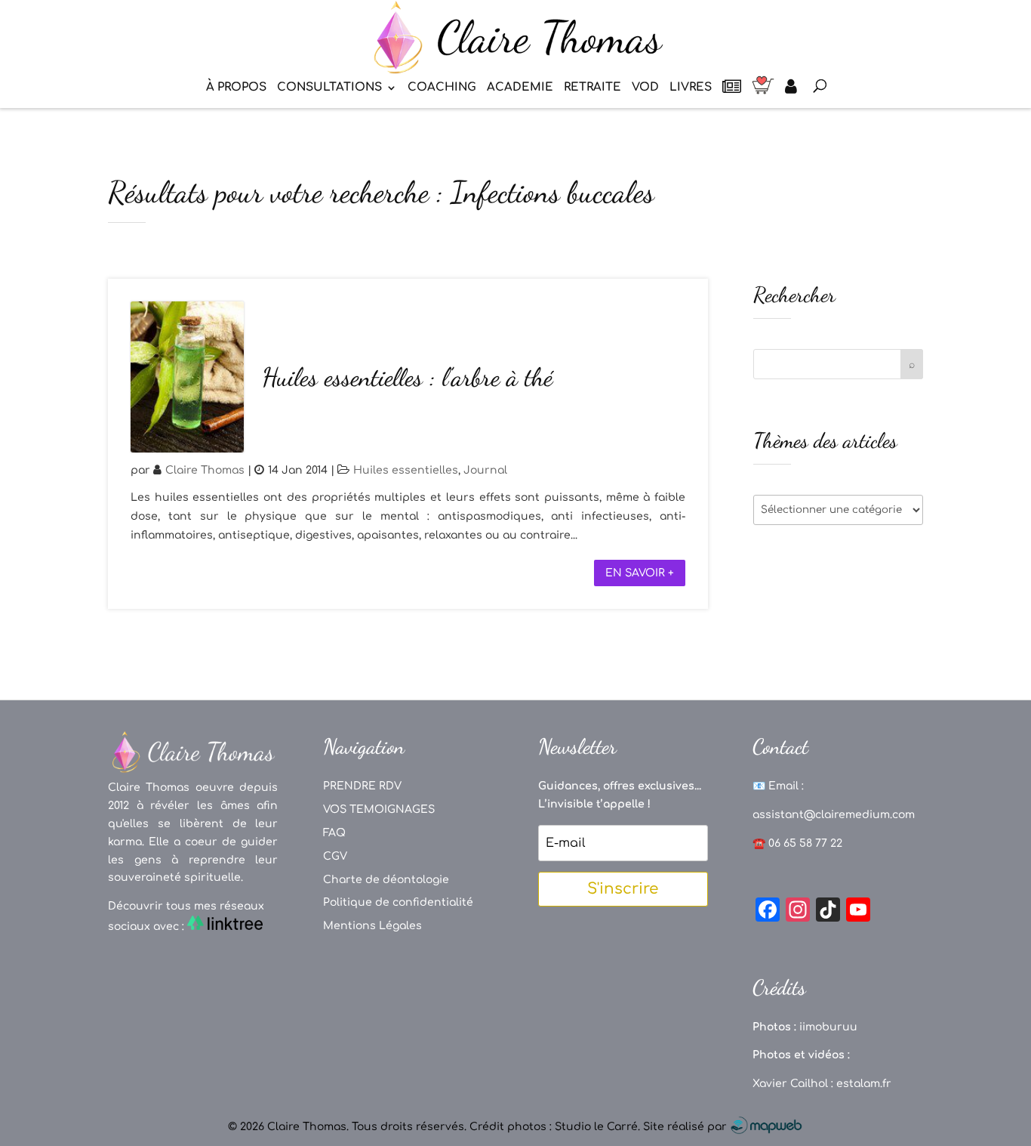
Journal (485, 470)
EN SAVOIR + (639, 573)
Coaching (442, 88)
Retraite (592, 88)
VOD (645, 88)
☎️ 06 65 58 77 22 (797, 843)
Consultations (329, 88)
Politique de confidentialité (398, 902)
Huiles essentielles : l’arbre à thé (407, 377)
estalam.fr (863, 1083)
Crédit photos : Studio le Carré (553, 1126)
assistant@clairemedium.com (833, 814)
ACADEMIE (520, 88)
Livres (690, 88)
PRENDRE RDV (362, 786)
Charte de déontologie (386, 879)
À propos (236, 88)
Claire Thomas (205, 470)
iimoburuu (828, 1027)
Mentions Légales (372, 925)
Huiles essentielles (405, 470)
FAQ (334, 833)
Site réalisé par (686, 1126)
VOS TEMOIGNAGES (379, 809)
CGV (335, 856)
